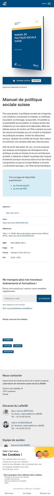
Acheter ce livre (28, 80)
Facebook (8, 340)
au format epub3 (21, 185)
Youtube (7, 346)
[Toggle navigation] (49, 3)
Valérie (21, 423)
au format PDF (20, 188)
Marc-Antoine (22, 411)
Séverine (20, 445)
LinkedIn (17, 346)
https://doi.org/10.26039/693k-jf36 (15, 223)
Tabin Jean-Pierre (12, 213)
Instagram (8, 351)
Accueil (5, 3)
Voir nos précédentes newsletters (17, 308)
